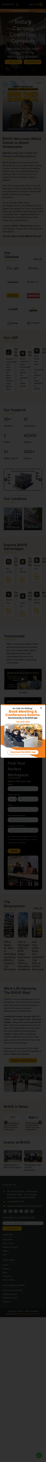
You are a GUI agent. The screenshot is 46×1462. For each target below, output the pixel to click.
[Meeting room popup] (23, 705)
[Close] (41, 708)
